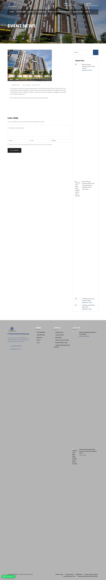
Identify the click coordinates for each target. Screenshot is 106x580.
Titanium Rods (59, 332)
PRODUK (31, 12)
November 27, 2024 (87, 302)
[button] (9, 576)
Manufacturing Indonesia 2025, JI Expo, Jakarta (88, 66)
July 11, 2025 (85, 189)
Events (38, 340)
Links (38, 342)
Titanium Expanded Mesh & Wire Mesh (87, 576)
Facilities (51, 12)
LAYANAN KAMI (41, 12)
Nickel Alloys (58, 337)
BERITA (87, 12)
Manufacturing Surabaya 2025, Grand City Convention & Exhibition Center (88, 451)
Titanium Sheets (59, 335)
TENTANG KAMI (21, 12)
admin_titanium (26, 85)
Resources (39, 337)
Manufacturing (13, 52)
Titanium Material (64, 12)
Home (12, 12)
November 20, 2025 (87, 70)
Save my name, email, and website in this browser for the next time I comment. (31, 144)
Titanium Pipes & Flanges (62, 340)
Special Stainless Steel (61, 342)
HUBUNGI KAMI (78, 12)
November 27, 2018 (87, 309)
